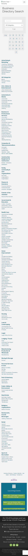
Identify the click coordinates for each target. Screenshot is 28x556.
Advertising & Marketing (6, 61)
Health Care (5, 212)
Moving (3, 360)
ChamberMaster (21, 552)
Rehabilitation (5, 247)
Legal (3, 333)
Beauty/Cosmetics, (6, 367)
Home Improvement (6, 252)
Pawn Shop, (4, 444)
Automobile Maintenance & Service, (7, 102)
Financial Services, (6, 187)
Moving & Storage (7, 358)
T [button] (22, 45)
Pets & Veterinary (7, 377)
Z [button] (16, 52)
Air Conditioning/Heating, (7, 255)
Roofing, (4, 304)
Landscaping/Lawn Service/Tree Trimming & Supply (7, 328)
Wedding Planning (6, 139)
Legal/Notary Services (7, 335)
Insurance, (4, 189)
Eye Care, (10, 230)
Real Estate (5, 395)
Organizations (5, 178)
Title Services (5, 402)
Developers (4, 164)
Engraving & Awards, (7, 125)
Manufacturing (5, 354)
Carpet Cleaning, (6, 261)
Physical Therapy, (6, 244)
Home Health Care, (6, 231)
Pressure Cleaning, (6, 294)
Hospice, (4, 236)
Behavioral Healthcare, (7, 223)
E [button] (22, 35)
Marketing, (10, 64)
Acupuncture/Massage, (7, 214)
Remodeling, (5, 296)
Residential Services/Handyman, (7, 298)
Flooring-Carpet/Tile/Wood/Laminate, (9, 271)
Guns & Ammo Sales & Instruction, (7, 440)
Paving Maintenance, (6, 283)
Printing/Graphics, (6, 133)
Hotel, (3, 340)
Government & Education (6, 201)
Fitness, (11, 456)
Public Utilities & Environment (7, 387)
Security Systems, (6, 305)
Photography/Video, (6, 132)
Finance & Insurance (5, 183)
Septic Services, (5, 307)
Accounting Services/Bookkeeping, (7, 118)
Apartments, (4, 316)
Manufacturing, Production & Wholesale (6, 350)
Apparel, (4, 424)
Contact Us (19, 474)
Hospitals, (8, 236)
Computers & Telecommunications (8, 144)
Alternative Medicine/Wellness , (6, 216)
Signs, (3, 138)
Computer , (4, 147)
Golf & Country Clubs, (7, 458)
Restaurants (9, 418)
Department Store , (6, 432)
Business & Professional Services (6, 113)
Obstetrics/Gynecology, (7, 239)
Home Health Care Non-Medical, (7, 234)
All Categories (6, 77)
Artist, (3, 90)
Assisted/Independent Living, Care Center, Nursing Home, (7, 220)
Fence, (3, 269)
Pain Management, (6, 241)
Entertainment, (8, 90)
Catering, (4, 418)
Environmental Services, (7, 390)
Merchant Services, (6, 128)
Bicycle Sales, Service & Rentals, (7, 429)
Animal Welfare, (5, 379)
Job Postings (13, 474)
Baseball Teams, (5, 456)
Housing (4, 314)
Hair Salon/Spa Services (7, 374)
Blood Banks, (5, 225)
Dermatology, (5, 230)
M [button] (16, 42)
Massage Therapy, (6, 80)
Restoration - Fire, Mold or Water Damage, (7, 301)
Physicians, (4, 246)
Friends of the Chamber (6, 193)
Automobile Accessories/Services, (7, 99)
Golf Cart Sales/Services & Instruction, (7, 437)
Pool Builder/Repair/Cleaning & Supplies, (8, 291)
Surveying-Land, (6, 308)
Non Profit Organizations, (5, 176)
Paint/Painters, (5, 281)
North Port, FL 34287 (15, 527)
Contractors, (8, 162)
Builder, (3, 162)
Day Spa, (4, 369)
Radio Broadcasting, (6, 70)
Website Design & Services (6, 73)
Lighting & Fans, (5, 280)
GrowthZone (6, 552)
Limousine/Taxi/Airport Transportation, (7, 343)
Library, (10, 205)
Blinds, (3, 79)
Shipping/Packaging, (7, 136)
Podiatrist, (9, 246)
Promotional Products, (7, 67)
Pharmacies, (4, 242)
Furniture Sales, (5, 435)
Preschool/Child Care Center (7, 208)
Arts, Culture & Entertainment (6, 87)
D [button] (19, 35)
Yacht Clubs (4, 461)
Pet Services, (4, 381)
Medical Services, (6, 238)
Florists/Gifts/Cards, (7, 433)
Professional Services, (7, 135)
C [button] (16, 35)
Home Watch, (5, 278)
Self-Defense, (5, 446)
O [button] (22, 42)
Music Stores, (5, 443)
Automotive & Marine (6, 96)
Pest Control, (5, 285)
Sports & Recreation (5, 454)
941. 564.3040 (15, 529)
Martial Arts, (4, 460)
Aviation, (4, 204)
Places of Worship (6, 409)
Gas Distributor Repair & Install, (7, 274)
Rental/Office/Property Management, (7, 399)
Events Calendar (17, 473)
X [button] (19, 48)
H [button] (16, 38)
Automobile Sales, (6, 105)
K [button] (9, 42)
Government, (5, 205)
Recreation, (10, 460)
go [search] (14, 29)
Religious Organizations (6, 406)
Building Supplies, (6, 258)
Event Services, (5, 127)
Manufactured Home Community (6, 318)
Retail (3, 422)
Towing (3, 82)
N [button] (19, 42)
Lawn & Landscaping (6, 323)
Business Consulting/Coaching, (7, 121)
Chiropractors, (5, 227)
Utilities (3, 391)
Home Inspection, (6, 277)
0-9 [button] (6, 35)
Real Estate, (4, 397)
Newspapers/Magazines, (8, 65)
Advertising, (4, 64)
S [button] (19, 45)
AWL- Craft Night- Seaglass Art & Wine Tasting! (15, 495)
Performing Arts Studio (7, 91)
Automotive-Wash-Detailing (6, 107)
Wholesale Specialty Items (6, 448)
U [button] (9, 48)
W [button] (16, 48)
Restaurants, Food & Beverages (6, 414)
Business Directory (8, 473)
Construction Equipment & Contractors (6, 159)
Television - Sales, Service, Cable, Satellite (7, 152)
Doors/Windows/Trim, (7, 264)
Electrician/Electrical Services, (6, 266)
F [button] (10, 38)
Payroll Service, (5, 130)
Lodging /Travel (7, 338)
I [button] (19, 38)
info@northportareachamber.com (14, 531)
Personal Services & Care (7, 364)
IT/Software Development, (5, 149)
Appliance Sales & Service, (6, 426)
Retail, (9, 444)
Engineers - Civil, (6, 124)
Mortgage (9, 189)
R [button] (16, 45)
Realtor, (9, 397)
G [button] (13, 38)
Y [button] (22, 48)
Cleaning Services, (6, 263)
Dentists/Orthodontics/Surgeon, (9, 228)
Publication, (4, 69)
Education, (8, 204)
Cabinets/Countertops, (7, 259)
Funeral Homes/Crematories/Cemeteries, (10, 371)
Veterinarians (5, 382)
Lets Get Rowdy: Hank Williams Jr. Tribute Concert (15, 502)
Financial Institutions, (6, 186)
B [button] (13, 35)
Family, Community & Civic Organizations (6, 170)
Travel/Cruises (5, 345)
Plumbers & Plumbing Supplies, (7, 287)
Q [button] (13, 45)
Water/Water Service (6, 310)
